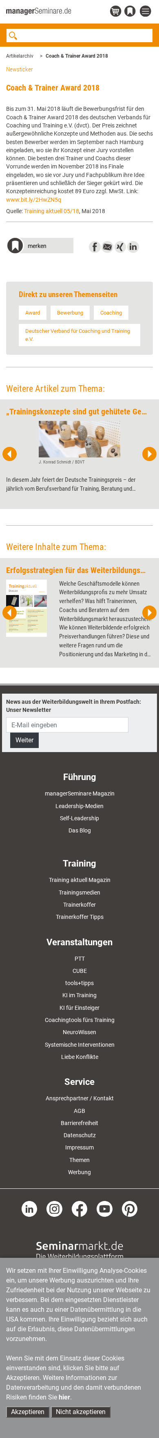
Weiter (24, 740)
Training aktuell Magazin (79, 880)
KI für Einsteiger (79, 1008)
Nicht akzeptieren (81, 1412)
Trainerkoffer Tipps (80, 917)
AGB (79, 1111)
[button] (39, 247)
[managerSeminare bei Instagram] (54, 1208)
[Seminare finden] (79, 1250)
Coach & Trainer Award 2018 (77, 56)
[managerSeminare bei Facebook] (80, 1208)
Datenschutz (80, 1135)
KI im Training (79, 995)
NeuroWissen (79, 1032)
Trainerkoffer (79, 904)
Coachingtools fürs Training (80, 1020)
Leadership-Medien (79, 806)
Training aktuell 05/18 (51, 211)
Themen (79, 1160)
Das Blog (79, 830)
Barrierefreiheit (79, 1123)
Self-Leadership (79, 818)
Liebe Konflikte (79, 1057)
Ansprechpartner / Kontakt (80, 1098)
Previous (10, 454)
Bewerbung (70, 313)
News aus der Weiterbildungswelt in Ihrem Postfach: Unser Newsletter (73, 706)
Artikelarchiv (19, 56)
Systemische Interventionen (80, 1044)
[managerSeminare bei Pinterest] (130, 1208)
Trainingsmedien (79, 892)
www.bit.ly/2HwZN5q (33, 199)
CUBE (80, 971)
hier (64, 1397)
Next (149, 454)
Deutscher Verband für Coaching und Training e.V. (77, 335)
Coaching (111, 313)
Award (32, 313)
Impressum (79, 1147)
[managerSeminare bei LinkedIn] (30, 1208)
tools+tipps (79, 983)
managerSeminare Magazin (80, 793)
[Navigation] (146, 11)
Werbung (79, 1172)
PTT (80, 958)
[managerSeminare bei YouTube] (105, 1208)
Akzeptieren (27, 1412)
